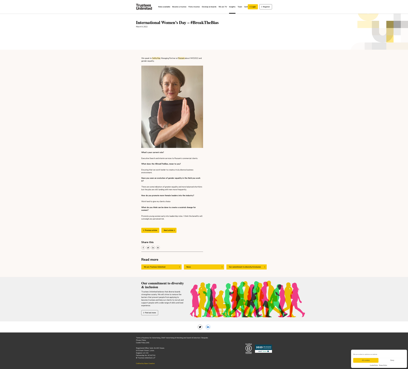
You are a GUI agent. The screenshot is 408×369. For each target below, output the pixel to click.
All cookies (366, 360)
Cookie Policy (374, 365)
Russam (181, 58)
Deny (392, 360)
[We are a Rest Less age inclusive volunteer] (263, 348)
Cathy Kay (156, 58)
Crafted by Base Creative (145, 363)
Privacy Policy (383, 365)
